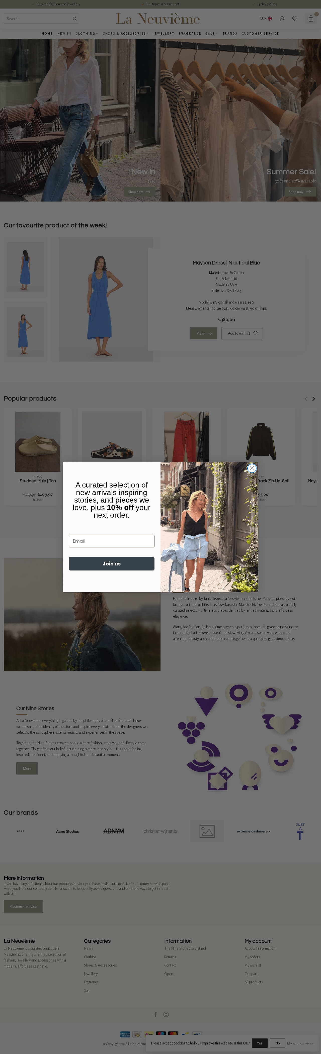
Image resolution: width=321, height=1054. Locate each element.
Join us (112, 563)
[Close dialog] (252, 468)
